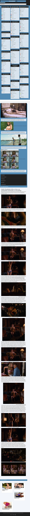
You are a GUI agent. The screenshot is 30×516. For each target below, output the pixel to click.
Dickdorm (13, 97)
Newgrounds (13, 30)
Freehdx (13, 45)
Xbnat (3, 68)
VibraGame (3, 14)
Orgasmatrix (3, 89)
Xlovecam (3, 18)
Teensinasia (13, 53)
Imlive (3, 11)
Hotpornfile (22, 72)
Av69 (21, 89)
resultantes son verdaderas (17, 210)
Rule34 (21, 42)
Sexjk (3, 66)
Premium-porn (22, 24)
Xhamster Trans (13, 67)
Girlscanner (22, 68)
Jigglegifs (13, 84)
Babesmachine (13, 54)
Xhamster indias (13, 38)
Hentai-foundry (22, 35)
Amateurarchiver (23, 57)
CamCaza (3, 8)
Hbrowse (3, 23)
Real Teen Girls (22, 50)
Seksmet (3, 87)
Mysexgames (13, 33)
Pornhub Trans (13, 69)
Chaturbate (3, 17)
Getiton (3, 47)
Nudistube (22, 53)
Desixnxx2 (13, 41)
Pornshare (22, 71)
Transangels (13, 77)
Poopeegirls (22, 11)
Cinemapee (22, 15)
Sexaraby (3, 65)
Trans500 (13, 73)
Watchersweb (22, 61)
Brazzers (22, 30)
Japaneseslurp (22, 97)
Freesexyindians (13, 44)
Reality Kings (22, 20)
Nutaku (12, 23)
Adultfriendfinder (4, 48)
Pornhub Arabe (4, 62)
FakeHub (22, 23)
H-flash (12, 32)
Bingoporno (3, 90)
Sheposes (13, 60)
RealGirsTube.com (14, 18)
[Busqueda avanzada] (25, 4)
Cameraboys (3, 57)
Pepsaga (3, 26)
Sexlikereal (3, 80)
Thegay (12, 94)
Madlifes (22, 81)
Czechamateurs (22, 27)
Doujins (21, 41)
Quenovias (22, 54)
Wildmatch (3, 41)
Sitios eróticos (2, 182)
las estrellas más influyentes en (13, 192)
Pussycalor (13, 63)
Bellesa (3, 56)
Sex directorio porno (3, 184)
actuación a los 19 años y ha (18, 276)
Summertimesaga (14, 29)
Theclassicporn (4, 35)
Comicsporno (4, 29)
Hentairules (22, 38)
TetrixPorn (13, 8)
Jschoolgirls (22, 93)
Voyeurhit (22, 56)
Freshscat (22, 14)
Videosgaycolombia (14, 93)
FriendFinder (3, 40)
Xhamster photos (14, 57)
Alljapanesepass (23, 90)
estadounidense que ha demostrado (15, 191)
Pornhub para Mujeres (5, 53)
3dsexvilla (13, 26)
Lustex (21, 69)
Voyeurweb (22, 60)
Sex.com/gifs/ (13, 85)
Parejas (21, 80)
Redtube (13, 14)
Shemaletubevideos (14, 70)
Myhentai (22, 45)
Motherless (3, 69)
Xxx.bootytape (22, 65)
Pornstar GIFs (13, 82)
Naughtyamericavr (4, 77)
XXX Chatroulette (2, 2)
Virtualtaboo (4, 81)
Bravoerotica (13, 56)
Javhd (21, 87)
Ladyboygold (13, 76)
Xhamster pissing (23, 8)
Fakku (21, 39)
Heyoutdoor (22, 96)
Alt (2, 44)
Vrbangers (3, 78)
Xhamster (13, 11)
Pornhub (13, 17)
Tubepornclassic (4, 34)
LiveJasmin (3, 15)
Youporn (13, 15)
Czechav (22, 26)
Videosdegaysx (13, 91)
